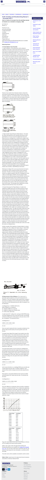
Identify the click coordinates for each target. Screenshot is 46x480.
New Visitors (26, 473)
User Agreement (27, 464)
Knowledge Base (25, 14)
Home (3, 14)
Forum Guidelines (27, 466)
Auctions (25, 478)
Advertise (26, 476)
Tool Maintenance (18, 14)
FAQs (3, 474)
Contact (3, 476)
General (7, 14)
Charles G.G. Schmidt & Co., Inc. (11, 42)
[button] (3, 469)
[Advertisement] (24, 10)
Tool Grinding (12, 14)
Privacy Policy (27, 468)
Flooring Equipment (37, 59)
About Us (26, 474)
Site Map (4, 473)
